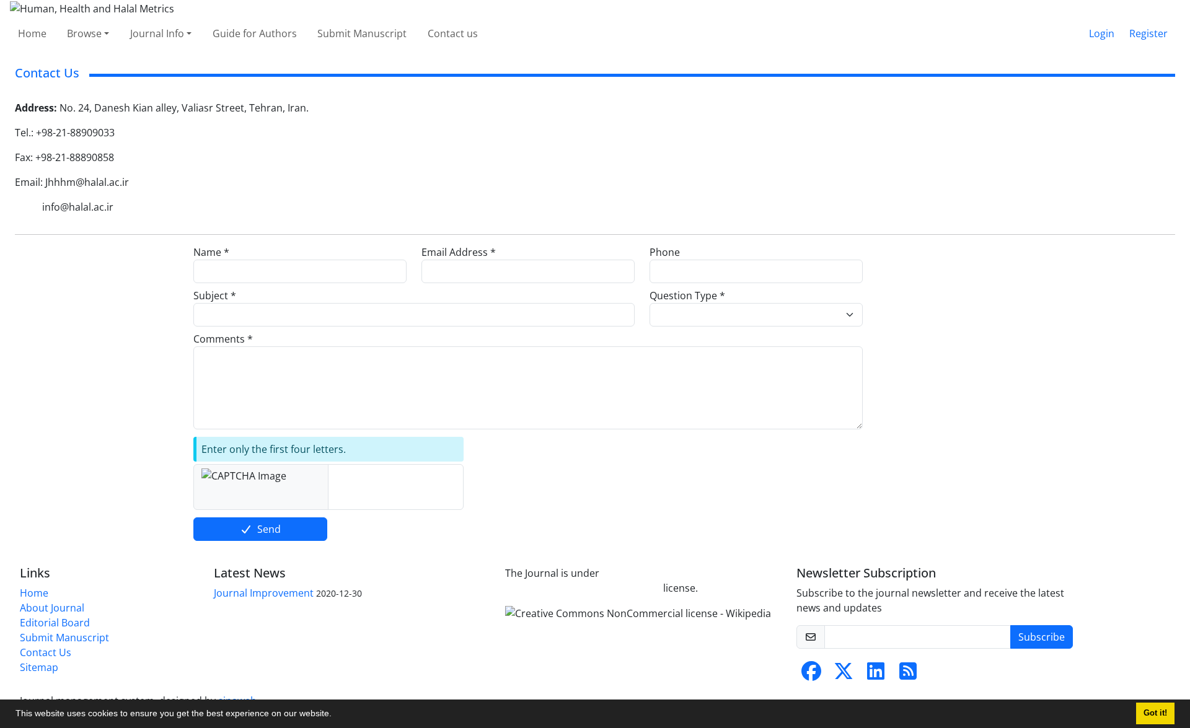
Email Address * (458, 252)
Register (1148, 33)
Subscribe (1041, 637)
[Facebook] (811, 675)
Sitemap (39, 667)
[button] (336, 715)
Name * (211, 252)
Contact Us (45, 652)
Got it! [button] (1155, 713)
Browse (84, 33)
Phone (665, 252)
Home (32, 33)
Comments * (223, 339)
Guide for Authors (255, 33)
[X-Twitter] (843, 675)
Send (269, 529)
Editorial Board (55, 622)
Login (1101, 33)
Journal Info (157, 33)
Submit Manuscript (362, 33)
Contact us (453, 33)
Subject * (214, 295)
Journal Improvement (264, 593)
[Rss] (908, 675)
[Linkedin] (876, 675)
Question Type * (687, 295)
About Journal (52, 608)
